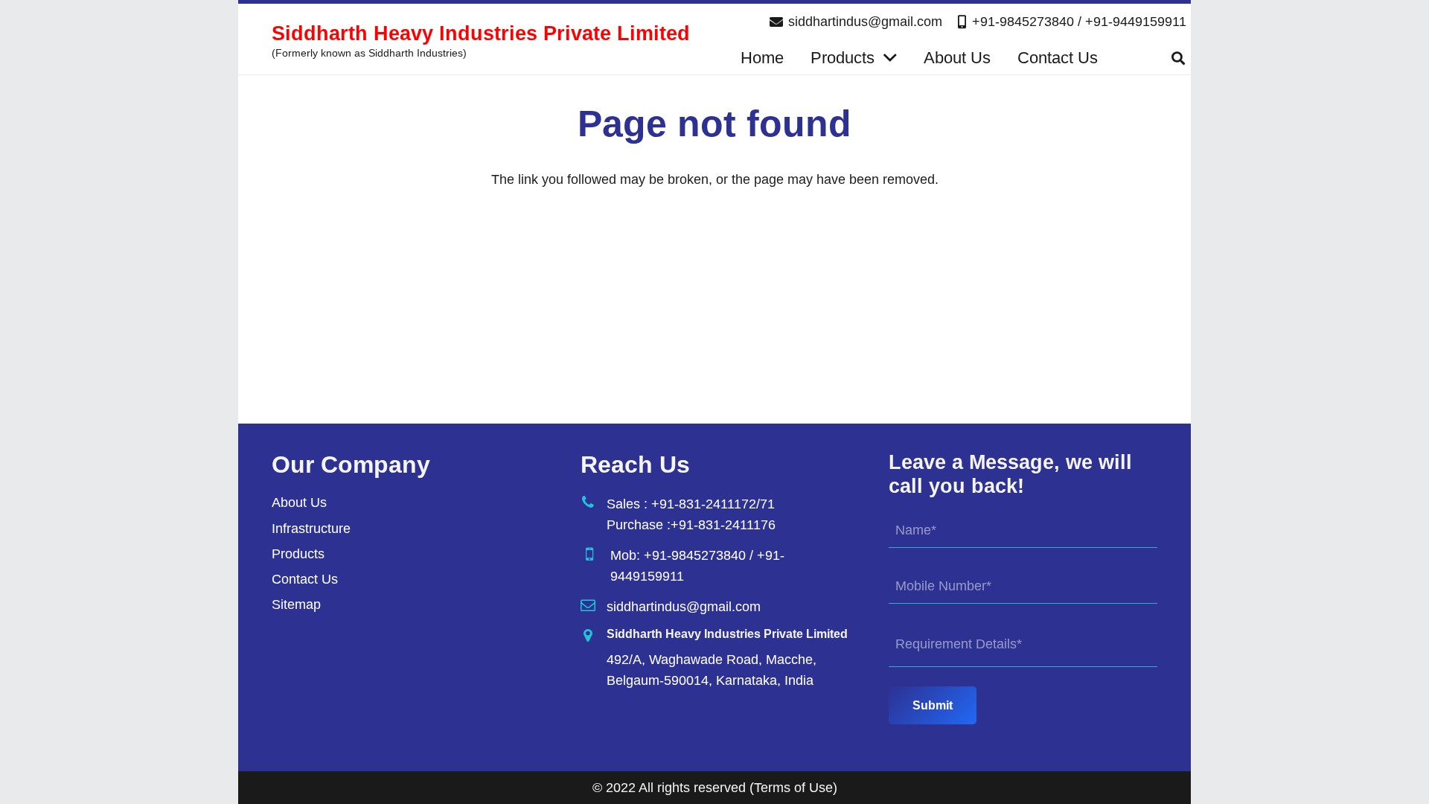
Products (298, 553)
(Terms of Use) (793, 787)
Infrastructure (311, 528)
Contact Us (305, 579)
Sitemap (296, 604)
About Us (299, 502)
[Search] (1178, 58)
